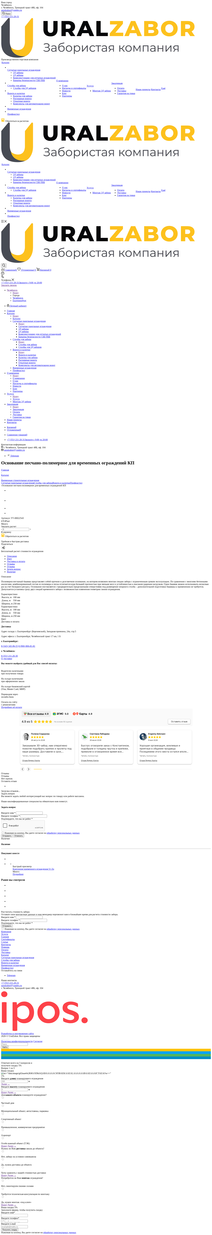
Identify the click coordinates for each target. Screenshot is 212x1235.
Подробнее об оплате (11, 707)
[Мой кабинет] (2, 273)
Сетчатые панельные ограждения (34, 326)
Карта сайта (5, 1039)
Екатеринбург (19, 300)
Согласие (37, 1041)
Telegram (14, 456)
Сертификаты (8, 939)
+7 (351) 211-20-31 (10, 16)
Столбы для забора (27, 344)
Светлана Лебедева (99, 734)
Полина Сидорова (40, 734)
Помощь (5, 947)
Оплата (4, 950)
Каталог (17, 318)
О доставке (6, 658)
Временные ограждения (13, 965)
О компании (19, 378)
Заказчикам (18, 409)
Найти (4, 1047)
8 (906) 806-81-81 (26, 646)
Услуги (16, 399)
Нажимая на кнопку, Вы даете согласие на (42, 833)
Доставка (5, 952)
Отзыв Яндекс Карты (31, 760)
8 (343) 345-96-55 (9, 646)
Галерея (5, 937)
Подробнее (18, 874)
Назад (15, 293)
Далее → (5, 1084)
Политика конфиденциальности (17, 1041)
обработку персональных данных (63, 833)
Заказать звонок (9, 285)
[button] (22, 769)
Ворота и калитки (27, 355)
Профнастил (76, 483)
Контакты (6, 944)
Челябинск (18, 298)
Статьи (4, 942)
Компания (6, 931)
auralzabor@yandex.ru (11, 10)
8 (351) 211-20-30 (9, 656)
